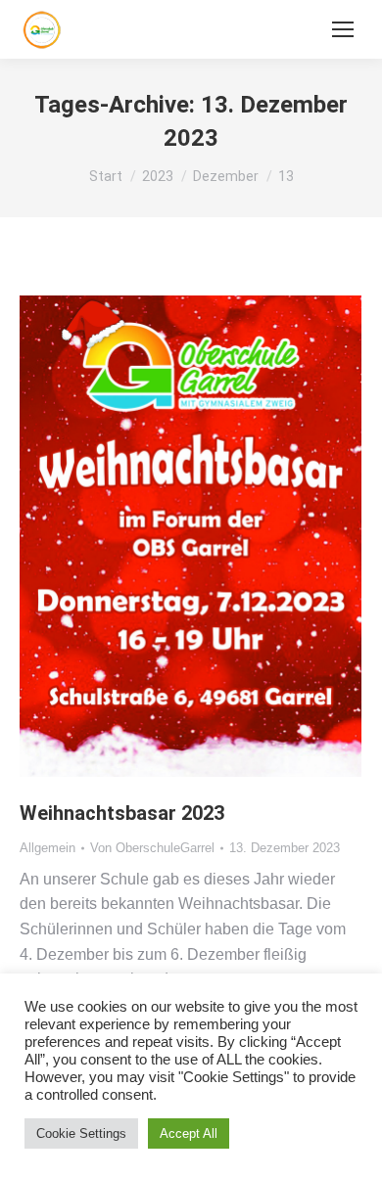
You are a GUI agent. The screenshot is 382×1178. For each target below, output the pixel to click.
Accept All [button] (188, 1133)
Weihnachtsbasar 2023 (122, 813)
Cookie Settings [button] (81, 1133)
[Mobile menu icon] (342, 29)
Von (152, 847)
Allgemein (47, 847)
